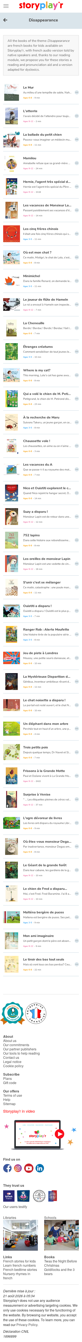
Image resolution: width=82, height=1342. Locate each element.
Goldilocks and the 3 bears (59, 1271)
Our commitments (16, 1044)
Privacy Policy (26, 1324)
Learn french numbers (19, 1265)
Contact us (11, 1057)
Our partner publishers (19, 1049)
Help (6, 1099)
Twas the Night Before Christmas (60, 1263)
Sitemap (9, 1103)
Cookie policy (13, 1065)
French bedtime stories (20, 1269)
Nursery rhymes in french (16, 1275)
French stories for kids (19, 1261)
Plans (7, 1078)
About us (9, 1040)
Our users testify (15, 1206)
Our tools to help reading (21, 1053)
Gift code (9, 1082)
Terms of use (12, 1095)
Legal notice (12, 1061)
